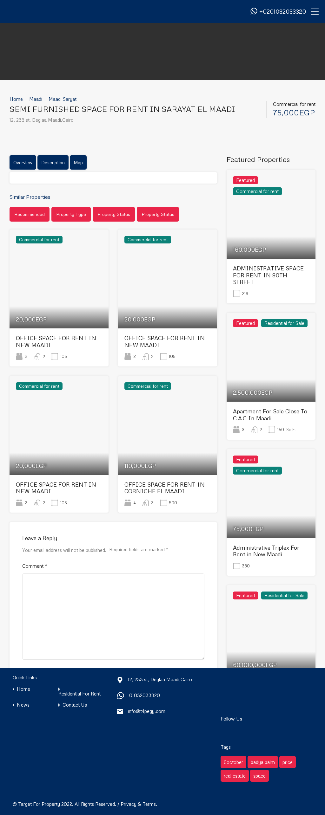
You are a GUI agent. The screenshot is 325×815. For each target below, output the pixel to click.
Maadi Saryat (62, 99)
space (259, 776)
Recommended (29, 214)
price (287, 762)
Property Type (71, 214)
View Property (59, 308)
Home (16, 99)
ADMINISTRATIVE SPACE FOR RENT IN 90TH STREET (268, 275)
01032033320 (144, 695)
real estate (235, 776)
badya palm (263, 762)
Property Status (113, 214)
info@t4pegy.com (146, 711)
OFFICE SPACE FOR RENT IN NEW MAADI (56, 341)
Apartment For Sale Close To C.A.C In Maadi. (270, 415)
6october (233, 762)
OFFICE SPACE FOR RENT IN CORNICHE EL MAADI (164, 488)
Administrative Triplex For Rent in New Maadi (266, 551)
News (23, 704)
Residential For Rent (79, 693)
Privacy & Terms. (139, 804)
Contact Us (75, 704)
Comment (34, 566)
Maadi (35, 99)
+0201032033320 (282, 11)
